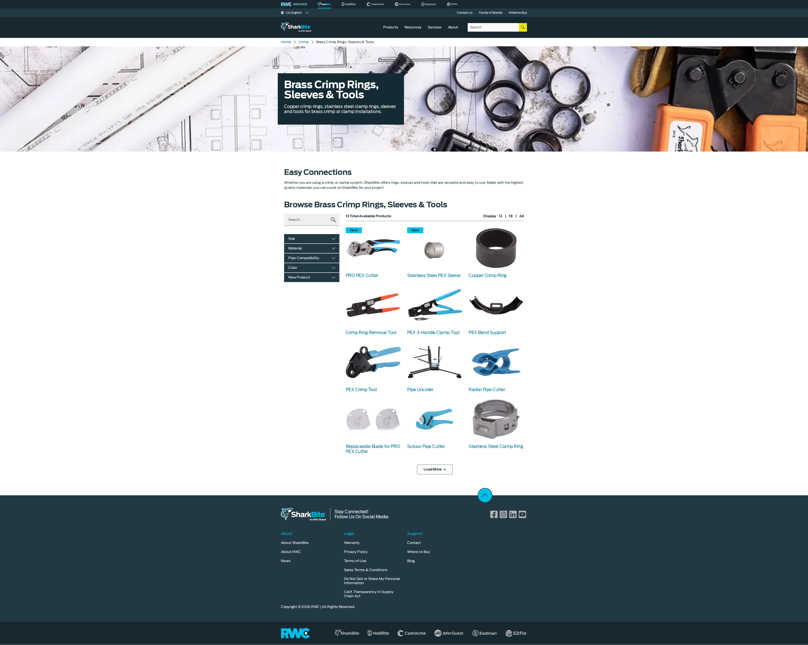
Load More (433, 469)
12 (500, 216)
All (521, 216)
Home (286, 42)
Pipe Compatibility (303, 258)
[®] (324, 4)
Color (292, 268)
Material (295, 248)
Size (291, 239)
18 (511, 216)
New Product (299, 277)
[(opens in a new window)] (349, 4)
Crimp (304, 42)
